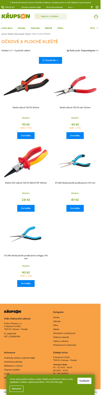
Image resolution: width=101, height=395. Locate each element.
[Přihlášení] (86, 16)
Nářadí (56, 329)
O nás (6, 373)
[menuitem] (8, 28)
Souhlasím (84, 381)
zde (60, 382)
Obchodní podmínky (54, 7)
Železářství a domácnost (64, 333)
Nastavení (16, 388)
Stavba (56, 317)
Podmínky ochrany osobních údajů (19, 358)
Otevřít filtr (50, 60)
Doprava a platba (12, 369)
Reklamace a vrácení (13, 365)
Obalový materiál (61, 337)
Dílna (55, 325)
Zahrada (56, 321)
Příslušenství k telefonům (64, 345)
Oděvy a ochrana (60, 341)
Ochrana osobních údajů (31, 7)
